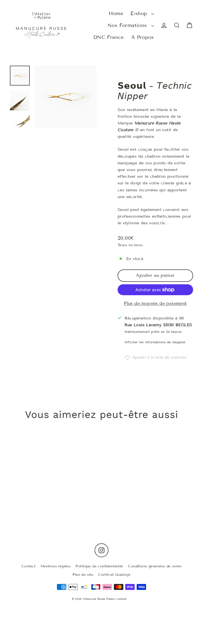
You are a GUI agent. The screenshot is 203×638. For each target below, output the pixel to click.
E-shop (139, 13)
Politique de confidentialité (99, 566)
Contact (29, 566)
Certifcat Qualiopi (114, 575)
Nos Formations (128, 25)
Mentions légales (56, 566)
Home (116, 13)
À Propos (142, 37)
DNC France (108, 37)
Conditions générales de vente (154, 566)
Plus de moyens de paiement (155, 303)
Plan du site (83, 575)
